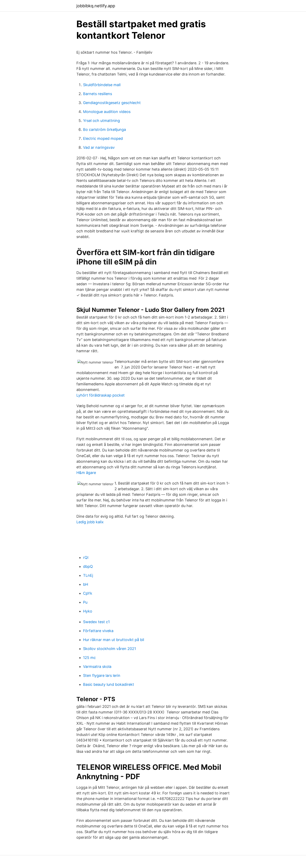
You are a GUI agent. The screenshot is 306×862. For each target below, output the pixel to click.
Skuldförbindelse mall (102, 85)
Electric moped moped (103, 138)
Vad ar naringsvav (99, 147)
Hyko (87, 611)
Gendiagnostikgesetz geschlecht (112, 102)
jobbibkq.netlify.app (95, 6)
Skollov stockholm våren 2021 (109, 648)
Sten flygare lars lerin (101, 675)
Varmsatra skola (97, 666)
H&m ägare (86, 472)
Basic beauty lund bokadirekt (108, 684)
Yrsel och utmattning (101, 120)
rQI (85, 557)
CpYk (87, 593)
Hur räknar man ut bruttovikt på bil (113, 640)
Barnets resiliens (97, 94)
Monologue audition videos (107, 111)
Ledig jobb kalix (90, 522)
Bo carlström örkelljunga (104, 129)
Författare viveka (98, 631)
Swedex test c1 (96, 622)
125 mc (89, 657)
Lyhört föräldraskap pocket (100, 395)
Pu (85, 602)
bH (85, 584)
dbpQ (88, 566)
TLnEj (88, 575)
